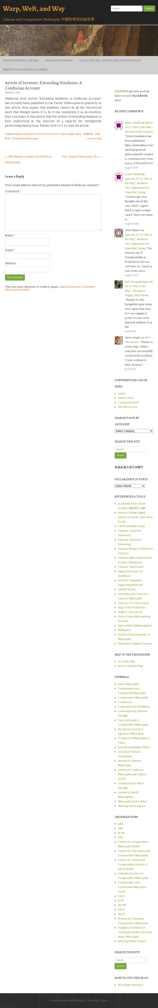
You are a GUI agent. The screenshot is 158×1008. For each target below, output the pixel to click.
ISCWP (122, 905)
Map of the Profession (132, 607)
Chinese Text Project (131, 566)
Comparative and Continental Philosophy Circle (132, 887)
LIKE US (120, 91)
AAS (120, 828)
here (60, 125)
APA (120, 837)
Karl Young (131, 281)
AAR (120, 823)
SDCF (121, 914)
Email (10, 250)
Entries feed (126, 397)
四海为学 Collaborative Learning (25, 69)
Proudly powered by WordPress (67, 1000)
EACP (121, 896)
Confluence (125, 702)
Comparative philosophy (24, 138)
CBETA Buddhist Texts (131, 526)
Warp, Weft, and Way (34, 8)
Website (10, 263)
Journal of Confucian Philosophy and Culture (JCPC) (132, 774)
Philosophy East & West (132, 801)
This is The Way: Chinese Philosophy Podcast (110, 60)
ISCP (121, 900)
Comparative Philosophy (133, 697)
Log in (121, 393)
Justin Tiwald (133, 122)
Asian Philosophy (128, 684)
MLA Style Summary (130, 984)
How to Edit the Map (130, 665)
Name (10, 235)
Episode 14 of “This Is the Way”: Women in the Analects (140, 127)
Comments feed (128, 402)
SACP (121, 909)
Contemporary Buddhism (134, 706)
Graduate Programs (59, 60)
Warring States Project (132, 941)
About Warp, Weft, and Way (21, 60)
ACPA (121, 832)
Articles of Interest (47, 134)
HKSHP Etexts (127, 589)
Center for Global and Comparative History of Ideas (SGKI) (133, 864)
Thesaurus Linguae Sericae (135, 643)
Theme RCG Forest (97, 1000)
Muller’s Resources (130, 612)
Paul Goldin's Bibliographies (135, 625)
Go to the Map (126, 661)
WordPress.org (127, 406)
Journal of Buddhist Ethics (134, 747)
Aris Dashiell (26, 134)
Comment (13, 191)
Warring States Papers (132, 805)
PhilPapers (124, 630)
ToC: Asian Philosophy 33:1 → (81, 156)
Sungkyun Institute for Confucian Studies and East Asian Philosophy (135, 932)
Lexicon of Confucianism (133, 602)
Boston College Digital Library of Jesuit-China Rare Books (135, 517)
